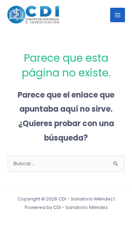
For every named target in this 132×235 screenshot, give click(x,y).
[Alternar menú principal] (117, 15)
